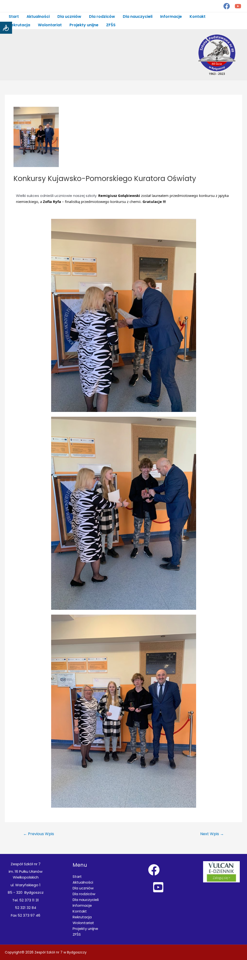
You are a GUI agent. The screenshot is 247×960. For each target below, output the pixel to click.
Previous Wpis (38, 834)
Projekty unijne (83, 25)
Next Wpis (212, 834)
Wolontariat (50, 25)
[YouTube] (238, 6)
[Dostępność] (6, 28)
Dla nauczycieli (137, 16)
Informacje (171, 16)
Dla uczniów (69, 16)
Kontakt (198, 16)
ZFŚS (111, 25)
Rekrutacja (19, 25)
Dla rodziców (102, 16)
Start (14, 16)
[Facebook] (226, 6)
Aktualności (38, 16)
